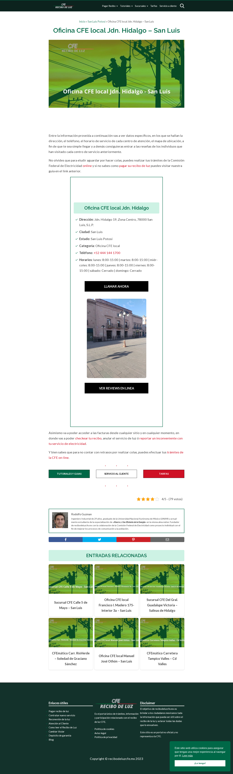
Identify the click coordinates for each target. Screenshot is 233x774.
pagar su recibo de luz (134, 166)
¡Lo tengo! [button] (200, 763)
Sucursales (140, 6)
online (87, 166)
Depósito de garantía (60, 735)
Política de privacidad (105, 737)
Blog (51, 739)
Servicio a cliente (168, 6)
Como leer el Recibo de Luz (63, 727)
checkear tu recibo (88, 438)
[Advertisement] (123, 119)
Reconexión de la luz (59, 719)
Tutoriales (125, 6)
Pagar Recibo (109, 6)
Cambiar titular (57, 731)
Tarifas (153, 6)
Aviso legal (100, 733)
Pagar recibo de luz (59, 711)
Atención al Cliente (59, 723)
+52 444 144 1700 (107, 253)
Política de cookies (104, 729)
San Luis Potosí (96, 21)
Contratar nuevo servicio (62, 715)
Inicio (82, 21)
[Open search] (182, 6)
